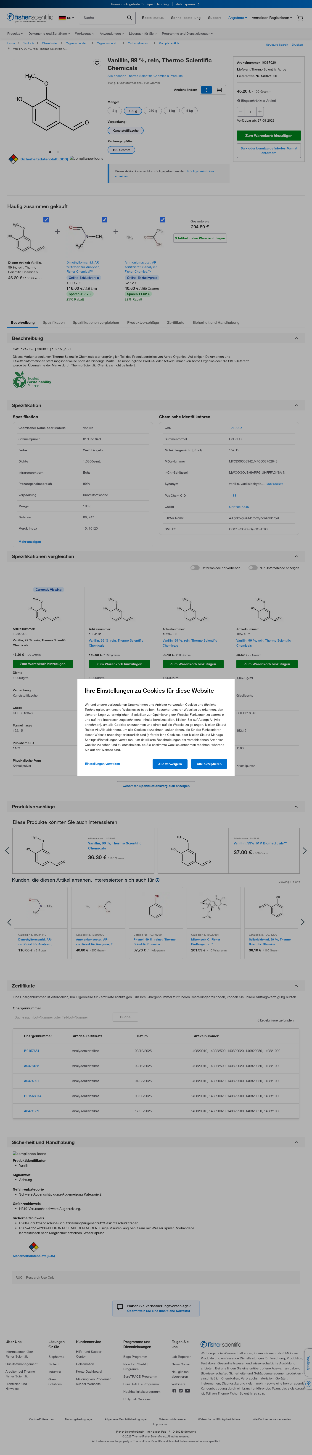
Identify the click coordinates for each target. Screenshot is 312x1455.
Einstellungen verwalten (102, 764)
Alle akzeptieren (209, 764)
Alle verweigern (170, 764)
